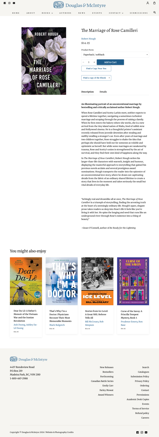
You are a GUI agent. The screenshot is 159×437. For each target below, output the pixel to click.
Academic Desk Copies (138, 399)
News (82, 13)
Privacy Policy (142, 381)
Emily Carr (107, 385)
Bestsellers (108, 372)
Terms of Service (140, 408)
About (31, 13)
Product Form (87, 50)
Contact (115, 13)
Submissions (139, 13)
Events (97, 13)
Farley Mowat (106, 390)
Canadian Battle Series (102, 381)
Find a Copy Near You (96, 68)
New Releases (106, 367)
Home (16, 13)
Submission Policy (140, 376)
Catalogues (143, 372)
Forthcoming (106, 376)
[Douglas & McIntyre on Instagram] (142, 432)
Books (47, 13)
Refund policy (142, 413)
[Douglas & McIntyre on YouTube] (146, 432)
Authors (66, 13)
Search (145, 367)
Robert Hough (88, 38)
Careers (145, 417)
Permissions (143, 394)
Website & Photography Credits (60, 432)
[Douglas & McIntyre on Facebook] (137, 432)
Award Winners (105, 394)
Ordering (144, 385)
